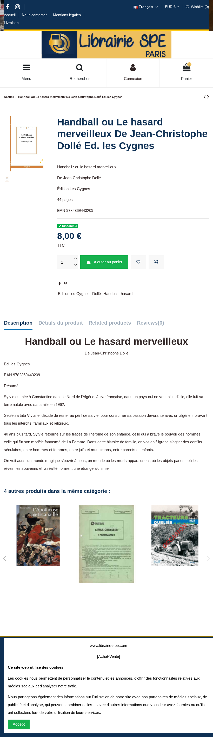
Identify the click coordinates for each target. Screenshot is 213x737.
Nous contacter (35, 15)
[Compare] (38, 563)
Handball (110, 293)
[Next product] (208, 96)
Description (18, 323)
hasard (126, 293)
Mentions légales (67, 15)
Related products (110, 323)
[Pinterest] (65, 284)
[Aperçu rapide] (46, 563)
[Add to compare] (156, 262)
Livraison (11, 23)
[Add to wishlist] (138, 262)
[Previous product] (205, 96)
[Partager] (59, 284)
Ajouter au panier (108, 262)
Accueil (10, 15)
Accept (19, 724)
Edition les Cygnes (74, 293)
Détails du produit (60, 323)
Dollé (96, 293)
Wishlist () (199, 7)
